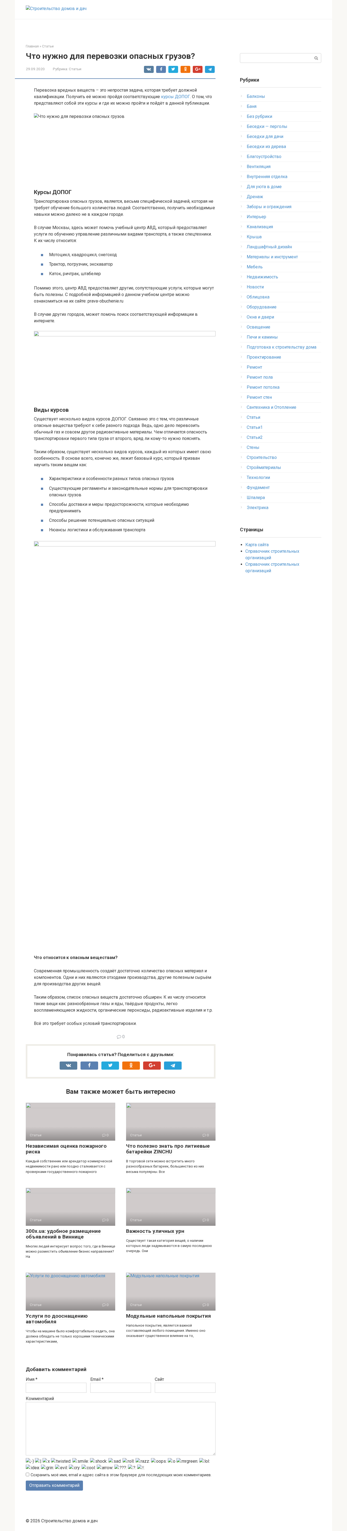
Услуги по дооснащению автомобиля (57, 1319)
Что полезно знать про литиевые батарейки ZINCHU (168, 1149)
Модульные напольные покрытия (168, 1316)
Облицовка (258, 297)
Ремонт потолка (263, 387)
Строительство (262, 457)
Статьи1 (255, 427)
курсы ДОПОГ (175, 96)
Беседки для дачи (265, 136)
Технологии (258, 477)
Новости (255, 287)
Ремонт (254, 367)
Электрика (257, 507)
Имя (31, 1379)
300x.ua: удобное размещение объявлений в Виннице (63, 1234)
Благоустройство (264, 156)
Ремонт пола (260, 377)
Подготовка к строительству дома (281, 347)
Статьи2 (255, 437)
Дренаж (255, 196)
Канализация (260, 226)
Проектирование (264, 357)
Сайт (159, 1379)
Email (97, 1379)
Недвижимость (262, 276)
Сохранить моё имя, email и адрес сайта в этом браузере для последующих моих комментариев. (121, 1475)
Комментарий (40, 1398)
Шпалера (256, 497)
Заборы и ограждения (269, 206)
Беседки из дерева (266, 146)
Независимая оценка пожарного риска (66, 1149)
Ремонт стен (259, 397)
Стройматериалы (264, 467)
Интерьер (256, 216)
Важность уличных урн (155, 1231)
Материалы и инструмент (272, 256)
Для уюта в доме (264, 186)
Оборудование (262, 307)
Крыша (254, 236)
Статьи (75, 69)
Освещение (258, 327)
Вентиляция (259, 166)
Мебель (255, 266)
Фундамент (258, 487)
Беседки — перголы (267, 126)
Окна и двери (260, 317)
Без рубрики (259, 116)
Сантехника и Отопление (271, 407)
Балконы (256, 96)
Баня (251, 106)
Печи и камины (262, 337)
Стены (253, 447)
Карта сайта (257, 544)
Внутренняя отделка (267, 176)
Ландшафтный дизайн (269, 246)
